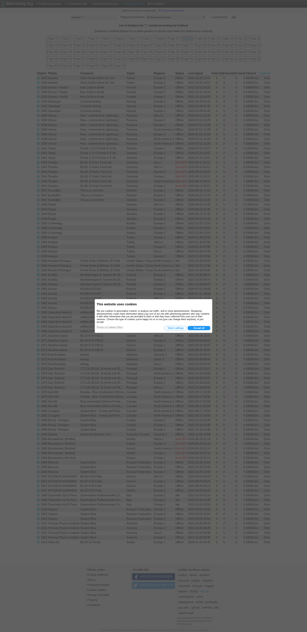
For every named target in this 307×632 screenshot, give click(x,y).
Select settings (176, 328)
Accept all (199, 328)
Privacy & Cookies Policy (110, 327)
